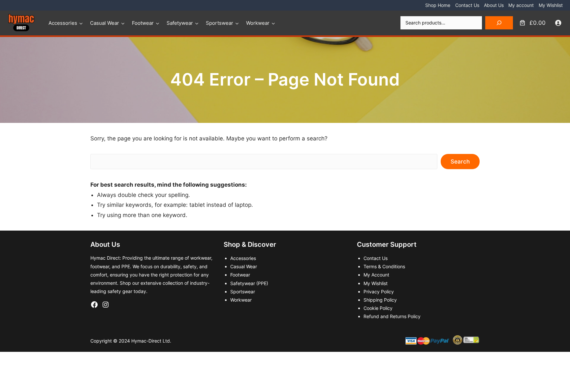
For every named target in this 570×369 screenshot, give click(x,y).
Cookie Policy (378, 308)
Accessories (62, 23)
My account (521, 5)
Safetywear (180, 23)
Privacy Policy (379, 291)
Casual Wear (104, 23)
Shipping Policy (380, 300)
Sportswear (219, 23)
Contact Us (467, 5)
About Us (494, 5)
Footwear (143, 23)
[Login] (558, 23)
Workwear (257, 23)
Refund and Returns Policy (392, 316)
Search (460, 161)
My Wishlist (551, 5)
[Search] (499, 22)
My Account (376, 274)
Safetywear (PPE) (249, 283)
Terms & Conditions (384, 266)
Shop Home (437, 5)
